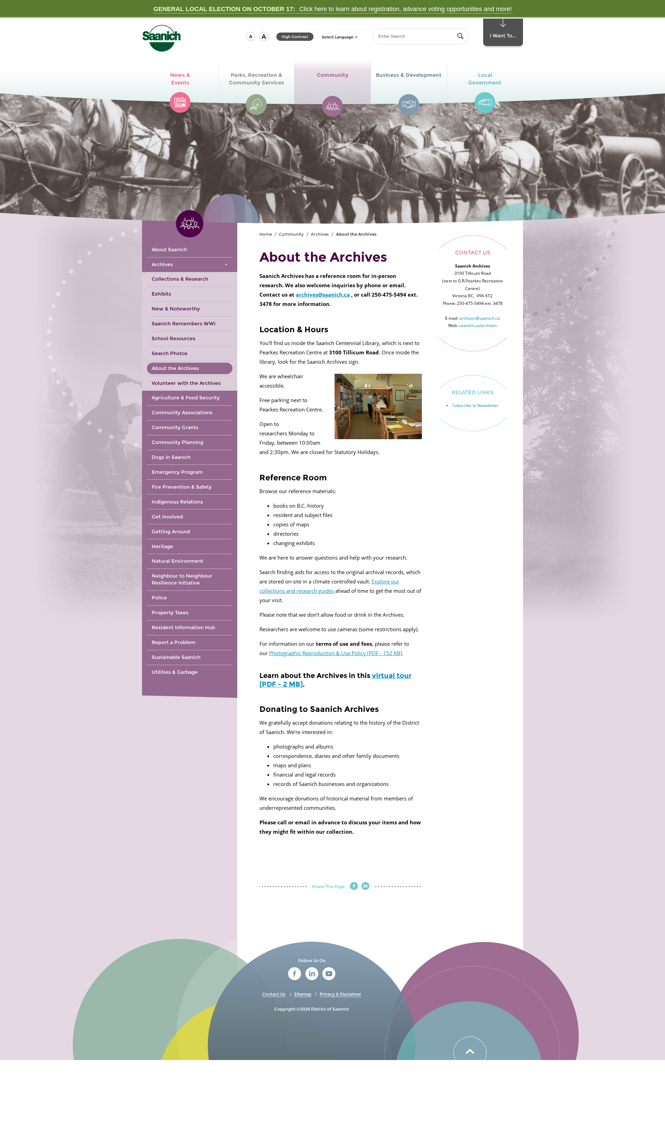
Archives (320, 234)
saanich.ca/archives (478, 325)
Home (265, 234)
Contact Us (273, 994)
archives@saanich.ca (323, 294)
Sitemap (302, 994)
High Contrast (295, 37)
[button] (250, 36)
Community (291, 234)
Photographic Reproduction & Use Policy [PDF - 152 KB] (335, 653)
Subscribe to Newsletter (475, 405)
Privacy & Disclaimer (340, 994)
